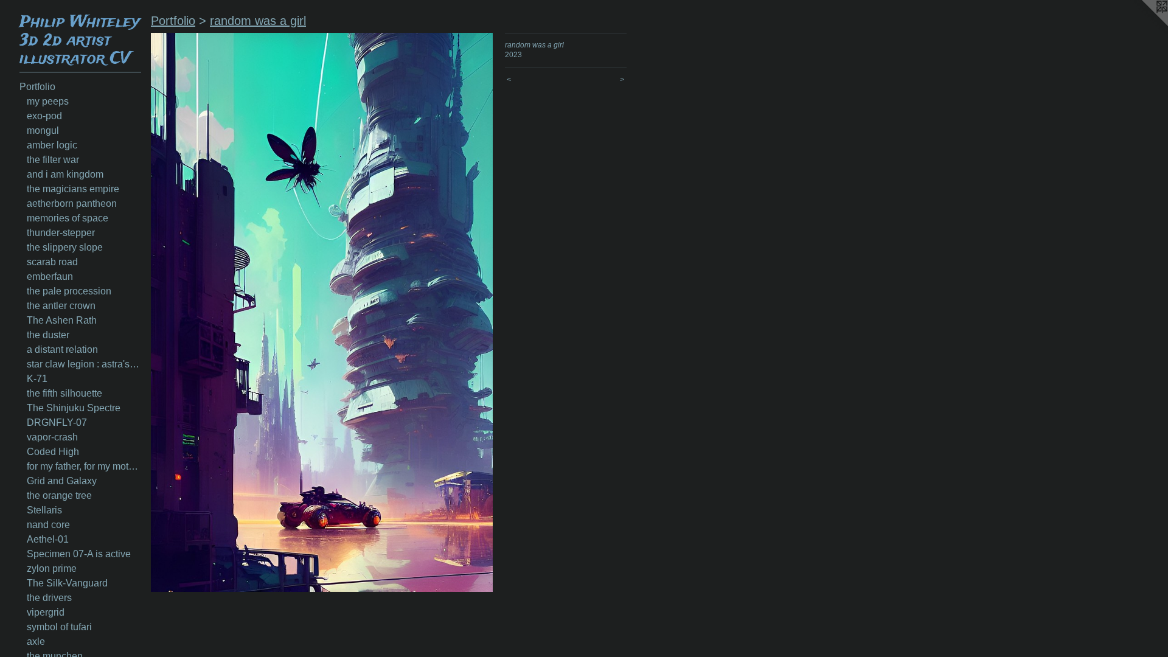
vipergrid (45, 612)
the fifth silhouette (64, 393)
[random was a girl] (322, 312)
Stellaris (44, 510)
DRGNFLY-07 (57, 422)
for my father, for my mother (84, 466)
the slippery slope (65, 247)
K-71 (37, 379)
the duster (48, 335)
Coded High (53, 452)
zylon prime (52, 568)
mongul (43, 130)
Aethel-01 (48, 539)
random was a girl (258, 20)
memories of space (67, 218)
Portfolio (37, 87)
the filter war (53, 160)
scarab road (52, 262)
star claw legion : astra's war (84, 364)
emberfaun (50, 276)
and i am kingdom (65, 174)
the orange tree (59, 495)
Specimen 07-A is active (79, 554)
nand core (48, 525)
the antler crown (61, 306)
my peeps (48, 101)
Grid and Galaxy (62, 481)
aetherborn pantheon (72, 203)
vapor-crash (52, 437)
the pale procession (69, 291)
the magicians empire (73, 189)
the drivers (49, 598)
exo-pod (44, 116)
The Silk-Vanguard (67, 583)
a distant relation (62, 349)
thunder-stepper (61, 233)
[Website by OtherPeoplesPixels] (1143, 24)
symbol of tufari (59, 627)
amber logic (52, 145)
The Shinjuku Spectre (73, 408)
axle (36, 641)
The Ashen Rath (62, 320)
